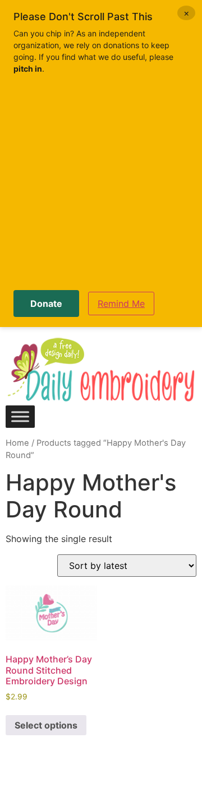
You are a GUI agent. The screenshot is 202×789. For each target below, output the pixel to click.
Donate (46, 303)
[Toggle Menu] (20, 416)
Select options (46, 725)
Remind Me (121, 303)
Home (17, 443)
